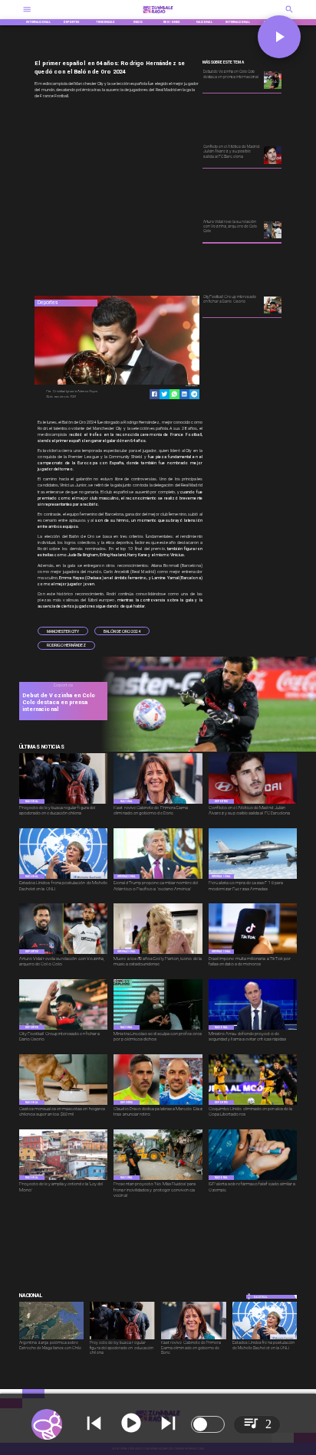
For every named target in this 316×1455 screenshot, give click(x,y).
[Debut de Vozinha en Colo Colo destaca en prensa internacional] (205, 750)
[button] (63, 631)
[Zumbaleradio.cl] (289, 15)
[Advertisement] (150, 198)
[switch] (208, 1424)
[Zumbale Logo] (157, 15)
